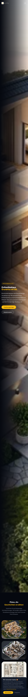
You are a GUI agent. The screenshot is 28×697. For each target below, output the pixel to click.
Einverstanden (8, 692)
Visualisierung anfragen (9, 307)
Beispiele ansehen (8, 312)
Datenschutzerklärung (11, 689)
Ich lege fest (17, 692)
